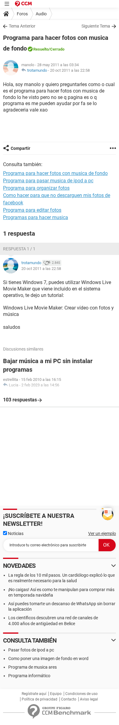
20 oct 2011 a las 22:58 (70, 70)
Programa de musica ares (32, 667)
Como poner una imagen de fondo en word (48, 658)
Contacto (68, 699)
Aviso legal (89, 699)
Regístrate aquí (34, 694)
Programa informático (29, 675)
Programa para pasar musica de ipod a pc (48, 181)
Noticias (15, 533)
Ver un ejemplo (102, 533)
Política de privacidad (39, 699)
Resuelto (41, 49)
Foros (22, 13)
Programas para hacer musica (35, 217)
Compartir (20, 148)
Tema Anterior (22, 26)
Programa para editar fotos (32, 210)
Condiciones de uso (81, 694)
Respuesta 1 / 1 (19, 248)
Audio (41, 13)
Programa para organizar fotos (36, 188)
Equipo (56, 694)
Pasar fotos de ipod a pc (31, 649)
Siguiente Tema (95, 26)
